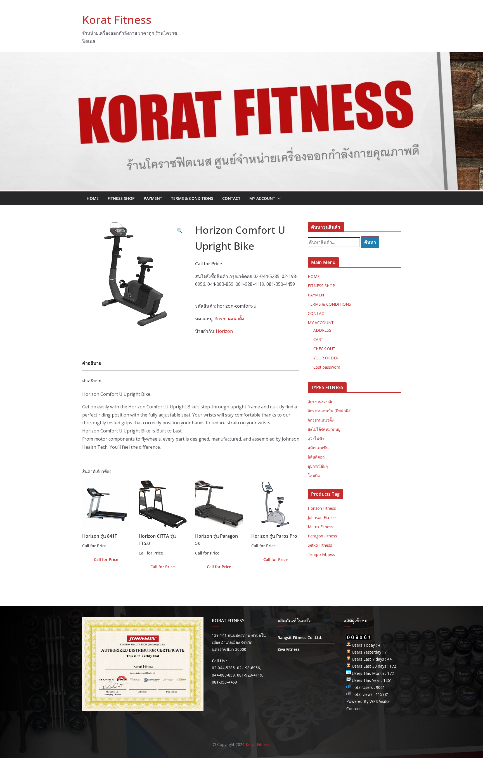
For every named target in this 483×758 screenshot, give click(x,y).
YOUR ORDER (325, 358)
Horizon (224, 331)
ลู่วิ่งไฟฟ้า (316, 438)
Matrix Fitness (320, 526)
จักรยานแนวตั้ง (229, 318)
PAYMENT (153, 198)
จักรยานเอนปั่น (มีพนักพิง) (330, 410)
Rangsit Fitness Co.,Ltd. (300, 637)
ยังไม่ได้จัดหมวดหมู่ (324, 429)
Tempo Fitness (321, 554)
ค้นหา (370, 242)
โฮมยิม (314, 475)
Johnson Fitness (322, 517)
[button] (278, 198)
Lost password (326, 367)
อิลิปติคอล (316, 457)
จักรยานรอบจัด (320, 401)
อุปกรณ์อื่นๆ (318, 466)
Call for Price (106, 559)
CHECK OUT (324, 348)
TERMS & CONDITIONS (192, 198)
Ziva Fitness (289, 649)
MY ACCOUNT (262, 198)
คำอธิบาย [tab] (91, 363)
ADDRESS (322, 330)
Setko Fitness (320, 545)
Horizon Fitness (322, 508)
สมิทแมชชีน (318, 447)
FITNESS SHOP (121, 198)
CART (318, 339)
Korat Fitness (116, 19)
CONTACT (231, 198)
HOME (93, 198)
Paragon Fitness (322, 536)
